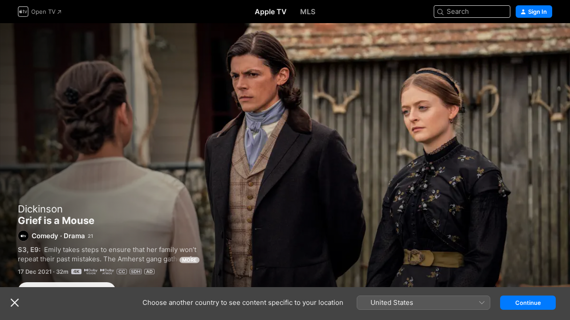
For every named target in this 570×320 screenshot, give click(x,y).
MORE (189, 260)
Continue (528, 302)
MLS (307, 11)
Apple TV (271, 11)
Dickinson (40, 209)
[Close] (15, 303)
